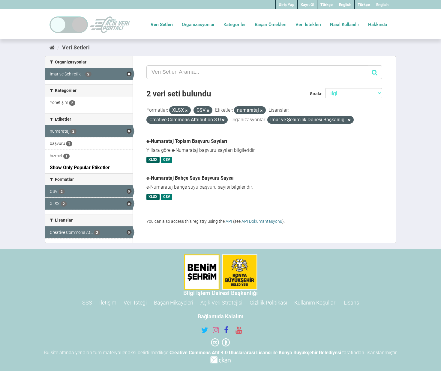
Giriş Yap (286, 4)
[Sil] (186, 111)
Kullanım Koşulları (315, 302)
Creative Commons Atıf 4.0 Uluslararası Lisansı (221, 352)
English (345, 4)
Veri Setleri (162, 24)
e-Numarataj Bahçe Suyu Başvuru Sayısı (189, 178)
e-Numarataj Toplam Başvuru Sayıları (186, 141)
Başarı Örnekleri (270, 24)
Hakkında (377, 24)
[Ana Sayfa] (52, 47)
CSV (166, 160)
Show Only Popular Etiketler (80, 167)
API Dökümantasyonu (262, 221)
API (229, 221)
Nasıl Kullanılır (344, 24)
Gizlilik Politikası (268, 302)
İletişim (107, 302)
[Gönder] (375, 72)
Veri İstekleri (308, 24)
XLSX (153, 160)
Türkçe (326, 4)
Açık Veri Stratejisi (221, 302)
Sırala (315, 93)
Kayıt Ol (307, 4)
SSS (87, 302)
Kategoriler (235, 24)
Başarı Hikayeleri (173, 302)
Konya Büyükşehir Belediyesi (310, 352)
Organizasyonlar (198, 24)
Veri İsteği (135, 302)
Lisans (351, 302)
